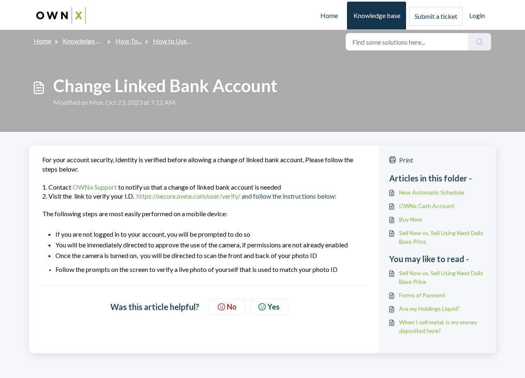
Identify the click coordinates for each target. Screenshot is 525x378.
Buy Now (410, 219)
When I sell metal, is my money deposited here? (438, 326)
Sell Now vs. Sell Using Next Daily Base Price (441, 237)
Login (477, 15)
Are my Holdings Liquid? (429, 308)
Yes (273, 306)
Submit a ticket (436, 16)
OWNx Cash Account (426, 205)
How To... (128, 41)
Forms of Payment (422, 295)
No (232, 306)
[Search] (479, 42)
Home (329, 15)
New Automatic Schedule (431, 192)
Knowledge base (377, 15)
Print (406, 160)
